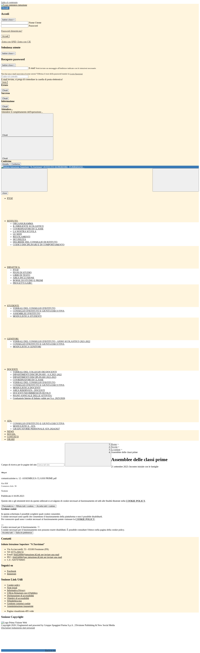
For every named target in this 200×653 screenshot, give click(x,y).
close (4, 193)
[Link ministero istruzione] (14, 5)
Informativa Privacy (16, 590)
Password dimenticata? (11, 31)
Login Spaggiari (76, 74)
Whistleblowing (14, 601)
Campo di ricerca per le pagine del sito (19, 464)
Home (114, 444)
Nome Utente (35, 22)
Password (33, 25)
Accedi (5, 8)
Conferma (16, 164)
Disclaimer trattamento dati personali (18, 628)
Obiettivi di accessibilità (18, 598)
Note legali (12, 587)
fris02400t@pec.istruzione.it (37, 557)
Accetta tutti (46, 506)
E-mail (32, 68)
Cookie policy (13, 585)
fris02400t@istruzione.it (36, 554)
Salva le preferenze (24, 533)
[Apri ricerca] (176, 180)
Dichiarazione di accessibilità (20, 595)
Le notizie (115, 449)
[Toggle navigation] (24, 180)
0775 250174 (17, 552)
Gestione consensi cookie (18, 603)
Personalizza (7, 506)
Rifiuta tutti (25, 506)
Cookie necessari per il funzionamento (19, 527)
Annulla (5, 164)
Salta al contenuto (9, 2)
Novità (114, 447)
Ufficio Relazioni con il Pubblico (22, 593)
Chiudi (5, 90)
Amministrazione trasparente (20, 606)
